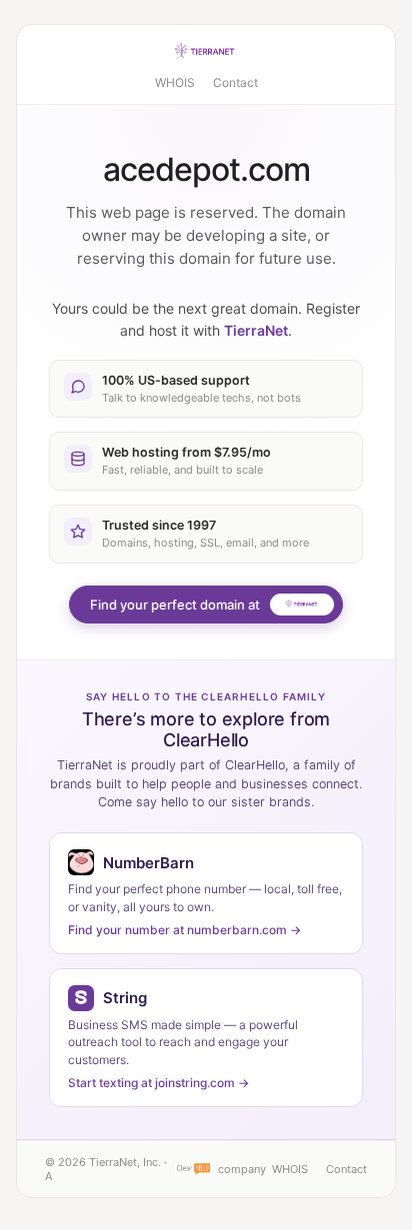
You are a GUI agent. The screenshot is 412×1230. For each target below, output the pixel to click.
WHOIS (175, 82)
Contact (235, 82)
